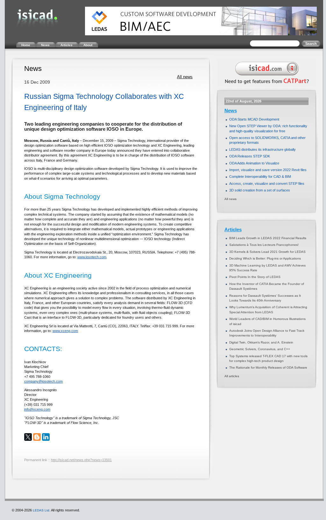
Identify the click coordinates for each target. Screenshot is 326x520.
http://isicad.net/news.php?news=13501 (81, 460)
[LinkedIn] (46, 437)
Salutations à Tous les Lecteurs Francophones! (264, 244)
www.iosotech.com (91, 257)
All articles (231, 376)
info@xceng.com (37, 409)
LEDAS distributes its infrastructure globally (262, 149)
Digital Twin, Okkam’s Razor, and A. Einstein (261, 342)
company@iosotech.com (43, 381)
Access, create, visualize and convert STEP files (266, 183)
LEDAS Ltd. (41, 510)
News (230, 110)
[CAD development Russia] (265, 85)
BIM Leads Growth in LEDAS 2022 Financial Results (267, 238)
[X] (28, 437)
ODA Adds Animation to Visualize (254, 163)
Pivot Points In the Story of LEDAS (254, 277)
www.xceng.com (65, 331)
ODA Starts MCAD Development (254, 119)
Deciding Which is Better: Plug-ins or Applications (265, 258)
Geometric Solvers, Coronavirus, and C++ (259, 349)
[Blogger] (37, 437)
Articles (233, 229)
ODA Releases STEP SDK (249, 156)
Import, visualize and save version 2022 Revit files (268, 170)
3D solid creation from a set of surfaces (259, 190)
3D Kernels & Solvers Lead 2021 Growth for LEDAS (267, 251)
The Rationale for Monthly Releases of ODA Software (268, 367)
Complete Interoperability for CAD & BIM (260, 176)
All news (185, 76)
